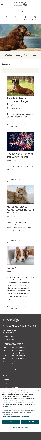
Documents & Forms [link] (10, 387)
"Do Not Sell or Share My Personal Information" (15, 416)
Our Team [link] (6, 379)
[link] (20, 3)
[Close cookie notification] (38, 391)
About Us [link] (6, 375)
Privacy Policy (8, 406)
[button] (2, 4)
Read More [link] (16, 127)
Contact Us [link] (12, 369)
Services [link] (6, 383)
